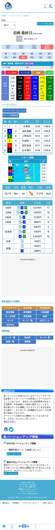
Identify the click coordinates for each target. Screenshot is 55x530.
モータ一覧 (45, 337)
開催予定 (32, 487)
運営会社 (5, 503)
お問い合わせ (32, 493)
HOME (3, 16)
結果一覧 (10, 341)
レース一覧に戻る (45, 23)
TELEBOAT (44, 308)
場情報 (27, 341)
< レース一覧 (6, 67)
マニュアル (22, 493)
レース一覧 (15, 16)
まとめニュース (31, 489)
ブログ (22, 491)
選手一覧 (31, 482)
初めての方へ (10, 421)
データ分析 (23, 485)
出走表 (23, 482)
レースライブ (10, 307)
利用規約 (16, 503)
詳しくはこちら (14, 454)
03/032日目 (21, 47)
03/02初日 (8, 47)
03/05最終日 (47, 47)
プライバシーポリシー (31, 503)
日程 (3, 20)
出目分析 (32, 485)
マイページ (31, 491)
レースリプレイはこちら (14, 110)
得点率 (27, 337)
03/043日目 (34, 47)
